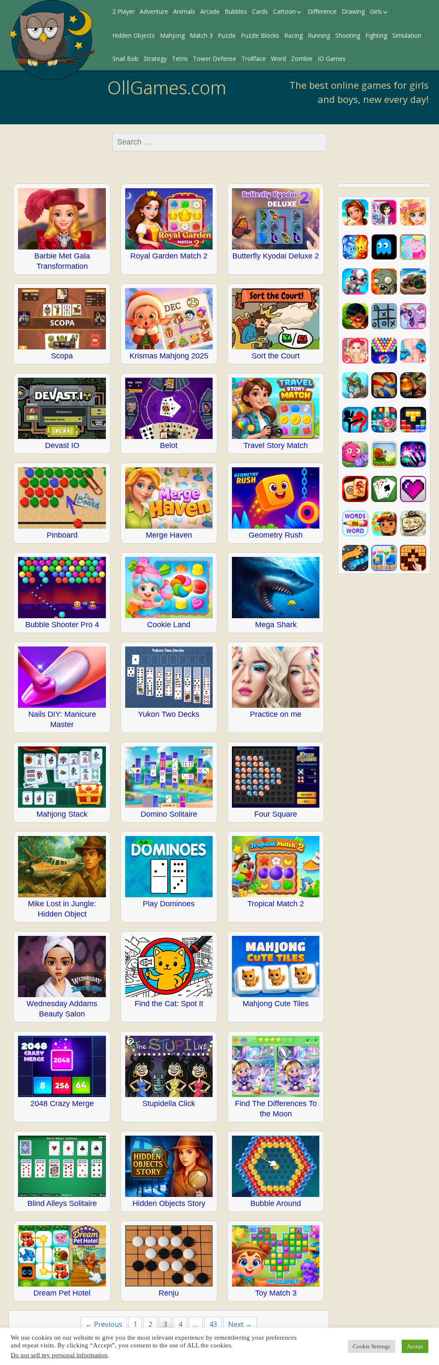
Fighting (376, 35)
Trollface (253, 58)
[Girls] (355, 212)
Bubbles (236, 11)
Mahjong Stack (61, 814)
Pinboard (62, 535)
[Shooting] (413, 385)
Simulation (406, 35)
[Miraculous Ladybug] (355, 316)
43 (213, 1324)
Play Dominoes (169, 903)
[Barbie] (355, 351)
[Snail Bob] (384, 454)
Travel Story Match (276, 445)
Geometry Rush (276, 535)
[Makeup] (413, 212)
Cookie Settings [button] (371, 1346)
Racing (293, 35)
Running (319, 35)
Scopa (62, 356)
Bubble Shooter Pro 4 (62, 624)
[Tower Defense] (355, 385)
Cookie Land (168, 624)
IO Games (332, 58)
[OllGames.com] (51, 40)
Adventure (154, 11)
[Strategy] (384, 385)
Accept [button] (415, 1346)
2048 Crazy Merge (62, 1103)
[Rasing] (413, 281)
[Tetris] (413, 420)
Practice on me (275, 714)
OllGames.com (166, 87)
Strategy (155, 58)
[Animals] (355, 281)
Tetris (180, 58)
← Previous (103, 1324)
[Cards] (384, 489)
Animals (184, 11)
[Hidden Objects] (413, 454)
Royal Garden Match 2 (168, 256)
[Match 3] (384, 420)
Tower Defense (214, 58)
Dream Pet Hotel (61, 1293)
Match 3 (201, 35)
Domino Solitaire (169, 814)
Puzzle (227, 35)
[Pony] (413, 316)
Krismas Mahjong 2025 (168, 356)
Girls (376, 11)
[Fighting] (355, 420)
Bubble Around (275, 1203)
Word (278, 58)
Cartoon (284, 11)
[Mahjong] (355, 489)
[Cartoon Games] (413, 247)
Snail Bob (125, 58)
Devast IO (62, 445)
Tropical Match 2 (275, 903)
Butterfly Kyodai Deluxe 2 (275, 256)
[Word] (355, 524)
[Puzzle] (384, 316)
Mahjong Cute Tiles (276, 1003)
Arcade (210, 11)
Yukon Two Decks (168, 714)
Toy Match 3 (276, 1293)
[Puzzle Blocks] (413, 558)
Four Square (275, 814)
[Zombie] (384, 281)
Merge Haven (169, 535)
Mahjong (172, 35)
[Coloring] (413, 489)
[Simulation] (413, 351)
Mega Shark (276, 624)
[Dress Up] (384, 212)
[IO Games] (355, 558)
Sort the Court (276, 356)
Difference (322, 11)
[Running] (384, 524)
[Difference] (384, 558)
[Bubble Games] (384, 351)
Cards (260, 11)
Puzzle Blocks (260, 35)
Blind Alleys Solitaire (62, 1203)
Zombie (302, 58)
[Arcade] (384, 247)
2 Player (123, 11)
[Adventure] (355, 454)
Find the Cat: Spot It (169, 1003)
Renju (169, 1293)
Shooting (347, 35)
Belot (168, 445)
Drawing (353, 11)
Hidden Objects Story (168, 1203)
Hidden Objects (133, 35)
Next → (240, 1324)
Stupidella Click (168, 1103)
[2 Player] (355, 247)
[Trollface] (413, 524)
